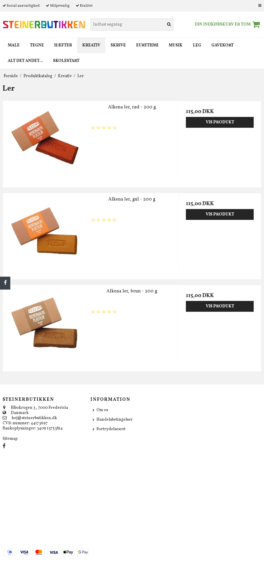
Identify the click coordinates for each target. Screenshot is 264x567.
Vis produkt (220, 122)
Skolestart (66, 61)
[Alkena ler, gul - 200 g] (44, 234)
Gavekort (222, 45)
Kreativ (91, 45)
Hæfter (63, 45)
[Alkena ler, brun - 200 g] (44, 326)
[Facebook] (5, 283)
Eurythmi (147, 45)
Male (14, 45)
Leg (197, 45)
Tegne (37, 45)
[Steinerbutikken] (44, 24)
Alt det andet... (25, 61)
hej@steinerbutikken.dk (34, 418)
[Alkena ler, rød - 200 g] (44, 142)
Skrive (118, 45)
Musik (176, 45)
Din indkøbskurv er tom (223, 24)
